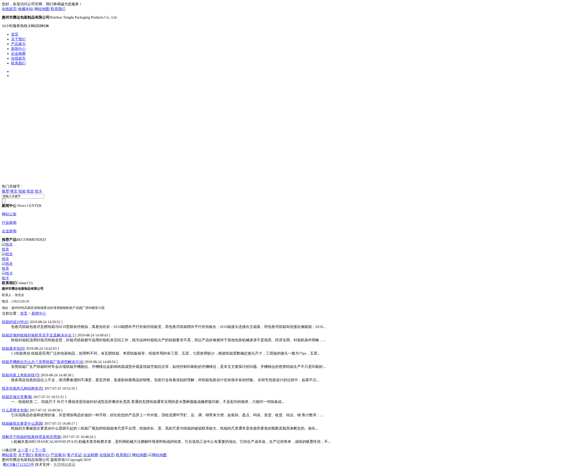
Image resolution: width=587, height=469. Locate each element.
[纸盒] (7, 244)
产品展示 (18, 44)
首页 (14, 34)
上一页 (22, 450)
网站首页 (9, 455)
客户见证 (74, 455)
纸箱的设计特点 (15, 322)
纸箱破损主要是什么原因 (22, 423)
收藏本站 (25, 9)
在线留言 (9, 9)
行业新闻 (9, 223)
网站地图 (41, 9)
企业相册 (18, 54)
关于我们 (18, 39)
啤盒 (13, 191)
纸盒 (30, 191)
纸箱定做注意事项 (16, 397)
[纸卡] (7, 273)
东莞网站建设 (64, 464)
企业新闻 (9, 231)
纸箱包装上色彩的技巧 (20, 375)
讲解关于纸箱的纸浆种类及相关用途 (31, 437)
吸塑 (5, 191)
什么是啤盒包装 (15, 410)
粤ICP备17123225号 (18, 464)
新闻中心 (18, 49)
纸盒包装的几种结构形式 (22, 388)
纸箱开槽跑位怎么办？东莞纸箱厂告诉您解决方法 (42, 362)
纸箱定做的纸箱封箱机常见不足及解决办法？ (38, 335)
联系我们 (58, 9)
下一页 (40, 450)
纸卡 (38, 191)
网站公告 (9, 214)
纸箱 (22, 191)
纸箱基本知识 (13, 348)
